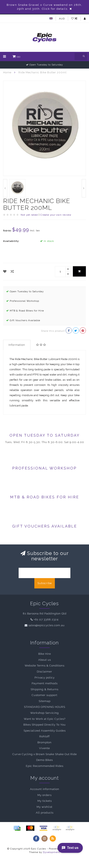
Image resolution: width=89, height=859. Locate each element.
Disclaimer (44, 671)
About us (44, 659)
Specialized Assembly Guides (45, 730)
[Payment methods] (17, 828)
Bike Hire (44, 653)
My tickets (44, 800)
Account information (44, 789)
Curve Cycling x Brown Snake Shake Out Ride (44, 754)
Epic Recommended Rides (44, 766)
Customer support (44, 695)
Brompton (44, 742)
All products (44, 812)
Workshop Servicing (44, 712)
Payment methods (45, 683)
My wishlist (44, 806)
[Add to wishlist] (5, 271)
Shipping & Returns (44, 689)
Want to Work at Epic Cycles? (44, 718)
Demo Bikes (44, 760)
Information (16, 344)
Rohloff (44, 736)
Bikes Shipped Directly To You (44, 724)
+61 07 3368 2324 (46, 619)
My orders (44, 795)
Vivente (44, 748)
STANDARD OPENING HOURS (44, 706)
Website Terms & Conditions (44, 665)
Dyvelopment (51, 852)
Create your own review (55, 214)
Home (7, 72)
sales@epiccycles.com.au (46, 625)
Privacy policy (45, 677)
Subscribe (44, 583)
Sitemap (45, 701)
